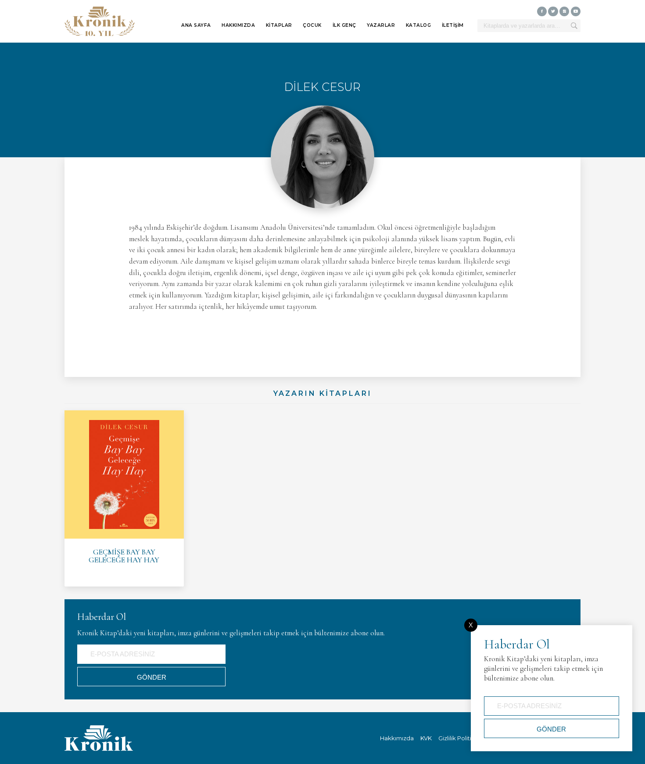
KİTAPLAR (279, 25)
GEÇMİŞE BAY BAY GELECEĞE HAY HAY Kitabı (124, 498)
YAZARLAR (381, 25)
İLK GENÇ (344, 25)
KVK (426, 738)
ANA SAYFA (196, 25)
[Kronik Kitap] (99, 21)
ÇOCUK (312, 25)
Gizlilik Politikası (460, 738)
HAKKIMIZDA (238, 25)
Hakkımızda (397, 738)
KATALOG (418, 25)
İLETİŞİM (453, 25)
